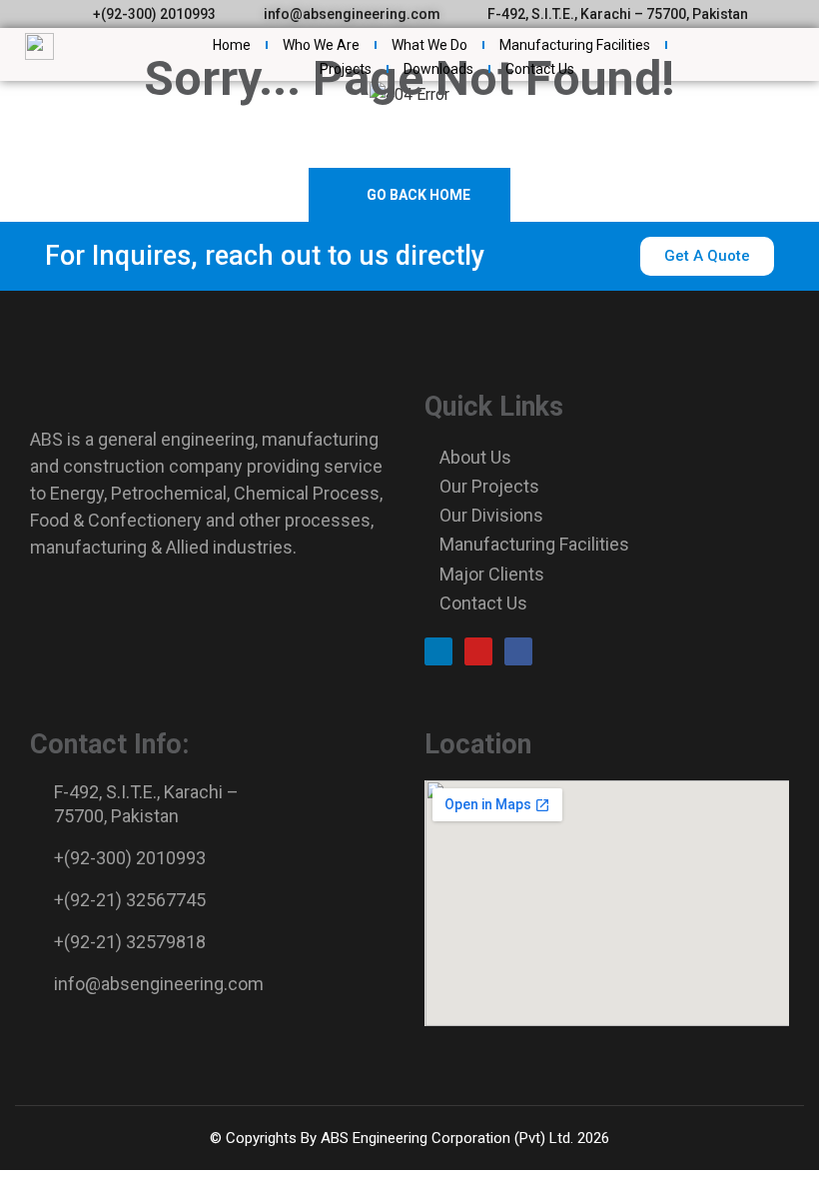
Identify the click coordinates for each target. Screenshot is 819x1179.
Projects (346, 69)
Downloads (438, 69)
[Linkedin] (438, 651)
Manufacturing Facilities (574, 45)
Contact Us (539, 69)
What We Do (429, 45)
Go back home (417, 195)
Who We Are (321, 45)
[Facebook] (518, 651)
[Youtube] (478, 651)
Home (232, 45)
